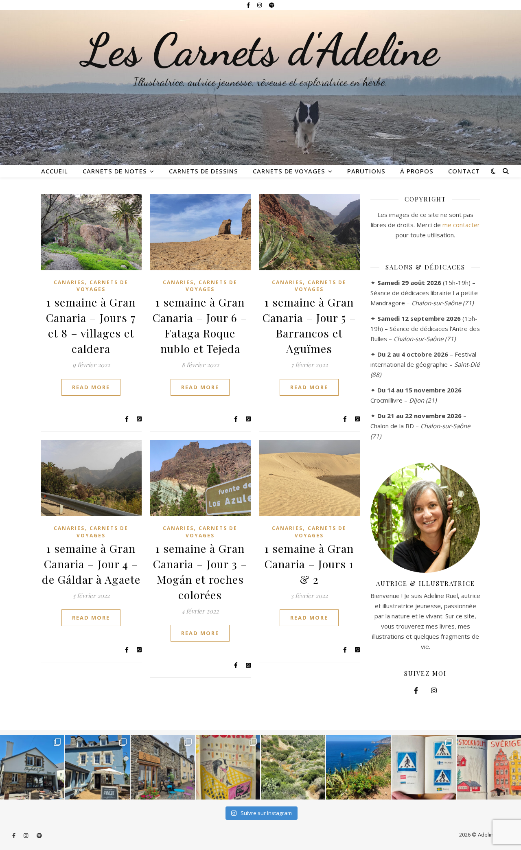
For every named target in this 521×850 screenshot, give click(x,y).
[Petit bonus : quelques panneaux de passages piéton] (424, 767)
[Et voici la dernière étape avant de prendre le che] (489, 767)
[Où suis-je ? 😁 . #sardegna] (293, 767)
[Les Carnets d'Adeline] (260, 87)
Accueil (54, 171)
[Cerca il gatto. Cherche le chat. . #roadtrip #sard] (358, 767)
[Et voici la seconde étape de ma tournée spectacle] (97, 767)
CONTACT (464, 171)
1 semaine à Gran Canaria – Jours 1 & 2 (309, 564)
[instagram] (260, 5)
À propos (416, 171)
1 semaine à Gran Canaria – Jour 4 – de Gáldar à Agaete (91, 564)
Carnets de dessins (203, 171)
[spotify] (271, 5)
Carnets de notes (115, 171)
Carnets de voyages (289, 171)
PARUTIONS (366, 171)
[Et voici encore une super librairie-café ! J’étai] (32, 767)
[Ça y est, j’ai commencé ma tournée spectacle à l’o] (163, 767)
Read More (91, 387)
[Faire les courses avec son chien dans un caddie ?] (228, 767)
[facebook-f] (249, 5)
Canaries (69, 282)
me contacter (461, 225)
